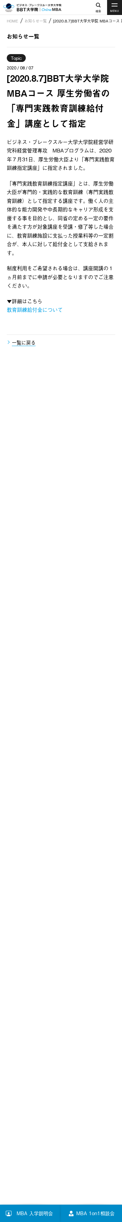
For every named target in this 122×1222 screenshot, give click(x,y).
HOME (12, 20)
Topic (16, 58)
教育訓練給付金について (35, 309)
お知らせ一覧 (35, 20)
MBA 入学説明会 (39, 1213)
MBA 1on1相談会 (95, 1213)
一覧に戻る (24, 342)
